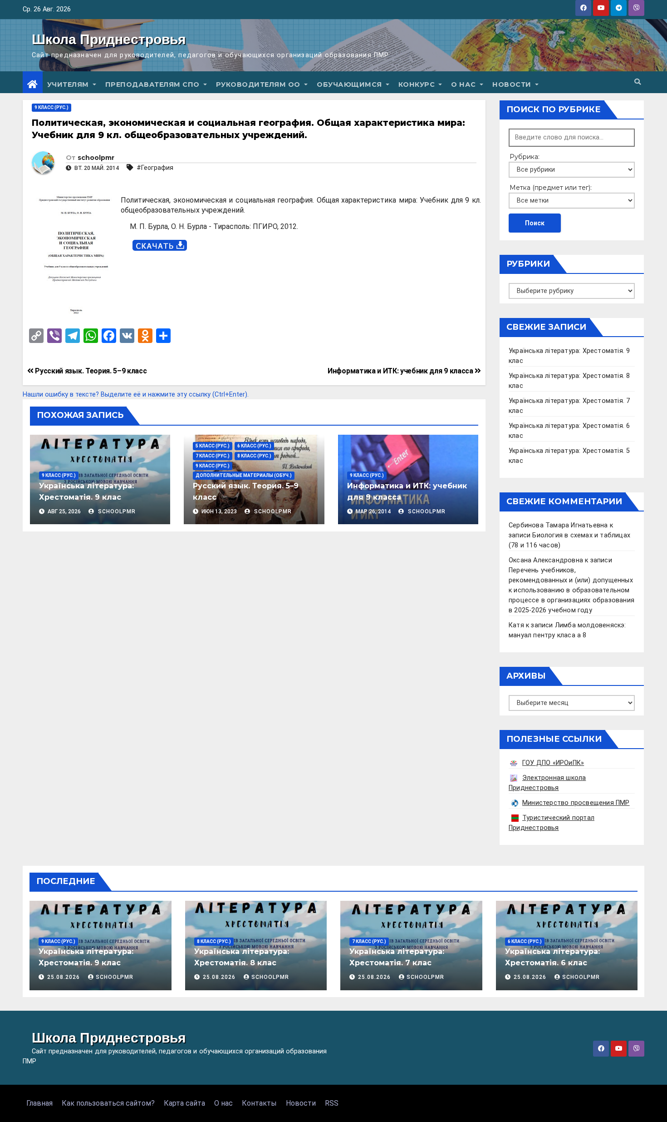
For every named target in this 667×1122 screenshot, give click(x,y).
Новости (512, 84)
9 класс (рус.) (51, 107)
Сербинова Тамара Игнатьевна (558, 525)
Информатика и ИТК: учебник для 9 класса (401, 371)
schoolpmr (96, 158)
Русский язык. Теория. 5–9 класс (90, 371)
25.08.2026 (64, 977)
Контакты (259, 1103)
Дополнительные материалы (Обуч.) (244, 475)
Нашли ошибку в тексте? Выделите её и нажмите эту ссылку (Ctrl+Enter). (136, 394)
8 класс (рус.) (254, 455)
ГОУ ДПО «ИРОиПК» (553, 763)
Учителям (69, 84)
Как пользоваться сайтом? (108, 1103)
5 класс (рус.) (213, 445)
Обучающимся (350, 84)
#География (155, 167)
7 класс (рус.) (213, 455)
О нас (464, 84)
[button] (637, 82)
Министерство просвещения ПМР (576, 803)
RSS (331, 1103)
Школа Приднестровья (109, 39)
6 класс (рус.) (254, 445)
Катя (516, 625)
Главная (39, 1103)
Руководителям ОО (259, 84)
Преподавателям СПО (153, 84)
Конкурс (417, 84)
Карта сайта (184, 1103)
